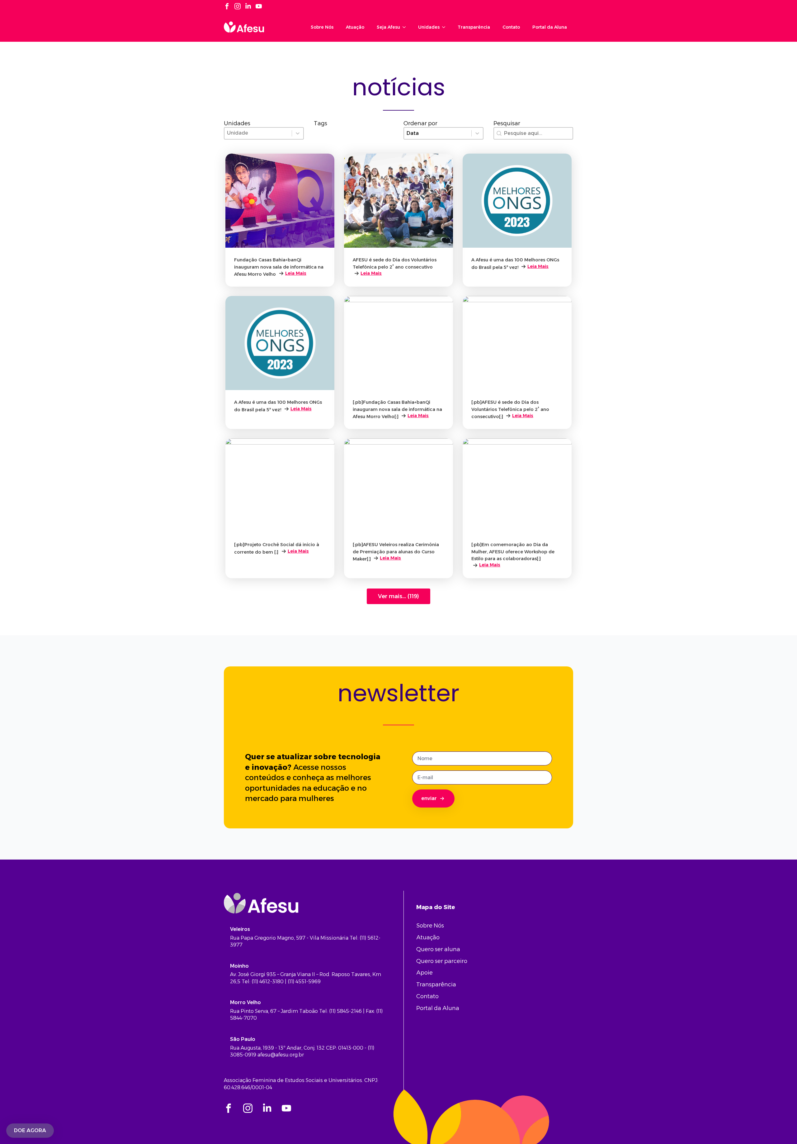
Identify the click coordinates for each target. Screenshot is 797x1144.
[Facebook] (227, 6)
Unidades (429, 27)
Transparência (474, 27)
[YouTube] (259, 6)
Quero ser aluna (438, 949)
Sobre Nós (322, 27)
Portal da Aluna (549, 27)
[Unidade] (264, 133)
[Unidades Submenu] (445, 27)
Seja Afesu (388, 27)
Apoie (424, 972)
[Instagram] (237, 6)
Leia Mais (295, 273)
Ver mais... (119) (398, 596)
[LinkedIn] (248, 6)
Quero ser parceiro (441, 961)
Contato (511, 27)
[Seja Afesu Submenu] (406, 27)
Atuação (355, 27)
